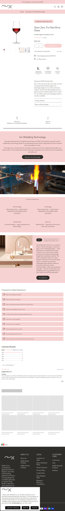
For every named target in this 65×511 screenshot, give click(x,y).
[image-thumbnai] (4, 50)
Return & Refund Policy (41, 463)
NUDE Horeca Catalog (25, 466)
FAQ (53, 463)
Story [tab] (39, 240)
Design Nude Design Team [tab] (51, 240)
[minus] (35, 45)
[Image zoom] (16, 32)
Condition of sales (40, 459)
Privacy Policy (40, 470)
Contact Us (56, 460)
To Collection (43, 278)
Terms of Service (41, 467)
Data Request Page (40, 476)
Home (22, 12)
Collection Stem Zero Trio (44, 21)
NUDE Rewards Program (57, 466)
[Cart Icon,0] (58, 6)
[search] (55, 6)
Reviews (55, 470)
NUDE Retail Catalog (25, 462)
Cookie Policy (40, 473)
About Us (24, 458)
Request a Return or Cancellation (40, 482)
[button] (53, 46)
